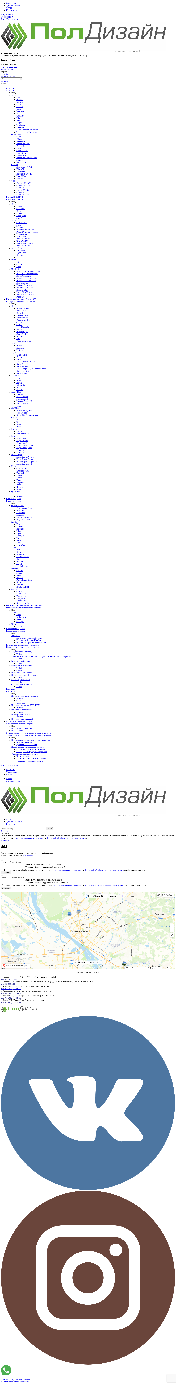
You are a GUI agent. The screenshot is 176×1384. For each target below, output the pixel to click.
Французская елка (24, 517)
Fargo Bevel (21, 438)
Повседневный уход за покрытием (31, 751)
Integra (19, 383)
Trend (18, 406)
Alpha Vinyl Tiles (23, 276)
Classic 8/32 (21, 188)
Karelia (14, 522)
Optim (19, 264)
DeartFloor (15, 260)
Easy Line (20, 250)
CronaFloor (16, 417)
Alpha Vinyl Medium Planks (28, 271)
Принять (5, 840)
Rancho (19, 178)
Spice (18, 540)
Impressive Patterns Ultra (26, 157)
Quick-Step (16, 134)
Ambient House (22, 308)
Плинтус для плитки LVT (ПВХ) (25, 705)
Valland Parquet (22, 434)
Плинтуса (10, 689)
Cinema (19, 102)
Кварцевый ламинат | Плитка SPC (21, 299)
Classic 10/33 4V (23, 183)
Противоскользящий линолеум (25, 675)
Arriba (19, 345)
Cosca (19, 700)
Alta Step (15, 343)
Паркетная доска (13, 499)
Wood (18, 427)
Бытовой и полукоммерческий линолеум (24, 605)
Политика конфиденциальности (15, 1382)
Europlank (20, 598)
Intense (19, 329)
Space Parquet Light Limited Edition (31, 369)
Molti (18, 575)
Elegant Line (21, 473)
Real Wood (21, 236)
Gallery (19, 109)
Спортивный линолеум (21, 684)
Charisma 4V (21, 468)
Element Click (22, 315)
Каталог (4, 81)
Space (18, 359)
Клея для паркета (24, 756)
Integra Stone (21, 385)
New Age (20, 218)
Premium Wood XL (24, 401)
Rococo (19, 487)
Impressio (20, 529)
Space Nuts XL (22, 364)
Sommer (14, 589)
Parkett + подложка (24, 410)
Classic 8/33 (21, 192)
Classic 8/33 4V (23, 195)
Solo (18, 338)
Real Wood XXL (23, 246)
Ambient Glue (22, 283)
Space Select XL (23, 371)
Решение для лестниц (20, 680)
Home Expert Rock (24, 464)
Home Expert (16, 454)
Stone (18, 424)
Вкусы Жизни (22, 587)
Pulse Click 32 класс (25, 292)
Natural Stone (22, 396)
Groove (19, 213)
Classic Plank (21, 594)
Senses (19, 582)
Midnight (20, 536)
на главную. (28, 855)
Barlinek (14, 568)
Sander (19, 387)
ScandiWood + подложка (27, 415)
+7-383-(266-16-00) (9, 67)
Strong (19, 267)
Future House (22, 318)
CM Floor (15, 408)
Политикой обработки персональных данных (66, 838)
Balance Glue (22, 290)
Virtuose (19, 390)
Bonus (19, 626)
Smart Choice (22, 403)
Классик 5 (20, 512)
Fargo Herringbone (24, 448)
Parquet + (20, 227)
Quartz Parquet (17, 506)
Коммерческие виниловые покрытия (22, 645)
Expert (19, 478)
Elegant (19, 394)
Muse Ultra (21, 162)
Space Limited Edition (25, 362)
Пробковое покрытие (15, 628)
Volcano (19, 496)
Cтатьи (9, 8)
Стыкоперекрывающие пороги (19, 721)
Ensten (14, 429)
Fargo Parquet (22, 450)
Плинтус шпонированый (22, 719)
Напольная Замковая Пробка (29, 638)
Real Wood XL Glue (24, 243)
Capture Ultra (22, 151)
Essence (19, 526)
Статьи (9, 779)
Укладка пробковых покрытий (29, 761)
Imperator (20, 111)
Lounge (19, 206)
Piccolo (19, 577)
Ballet (18, 97)
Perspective (21, 146)
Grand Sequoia (22, 327)
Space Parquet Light (24, 366)
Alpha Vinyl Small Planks (27, 273)
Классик (20, 510)
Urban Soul (21, 545)
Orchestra (20, 116)
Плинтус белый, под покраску (24, 696)
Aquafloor (15, 220)
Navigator (20, 113)
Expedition (20, 171)
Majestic (19, 160)
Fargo (13, 436)
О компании (11, 3)
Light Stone (21, 253)
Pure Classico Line (24, 580)
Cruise (19, 104)
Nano (18, 225)
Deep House (21, 313)
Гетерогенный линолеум (22, 661)
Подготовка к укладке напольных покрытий (31, 740)
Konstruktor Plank (23, 603)
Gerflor (19, 682)
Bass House (21, 311)
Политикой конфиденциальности (29, 838)
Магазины (10, 770)
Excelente (20, 348)
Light (18, 533)
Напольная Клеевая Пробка (28, 640)
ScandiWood (21, 413)
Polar (18, 538)
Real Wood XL (22, 241)
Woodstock (21, 127)
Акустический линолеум (22, 652)
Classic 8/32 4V (23, 190)
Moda (18, 619)
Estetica (19, 106)
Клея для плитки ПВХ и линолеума (32, 758)
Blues (18, 211)
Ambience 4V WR (24, 167)
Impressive (20, 141)
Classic (19, 137)
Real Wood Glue (23, 239)
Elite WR (20, 169)
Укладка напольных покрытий (24, 754)
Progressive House (24, 320)
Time (18, 543)
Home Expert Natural (25, 457)
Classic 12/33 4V (23, 185)
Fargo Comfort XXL (24, 445)
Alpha (19, 420)
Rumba (19, 550)
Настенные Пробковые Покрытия (31, 642)
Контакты (10, 824)
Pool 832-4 (21, 176)
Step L (19, 559)
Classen (14, 164)
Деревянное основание (26, 744)
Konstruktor (21, 601)
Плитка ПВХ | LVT (14, 197)
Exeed (19, 475)
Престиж (20, 515)
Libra (18, 531)
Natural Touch (22, 399)
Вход (3, 19)
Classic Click (21, 355)
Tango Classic (22, 566)
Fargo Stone (21, 452)
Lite (18, 262)
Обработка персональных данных (16, 1379)
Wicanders (15, 635)
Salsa (18, 552)
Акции (9, 774)
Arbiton (19, 698)
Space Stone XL (23, 373)
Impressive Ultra (23, 144)
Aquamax (15, 376)
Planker (14, 466)
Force (18, 480)
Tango (19, 564)
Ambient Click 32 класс (26, 278)
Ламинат (10, 88)
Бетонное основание (25, 742)
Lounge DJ (21, 215)
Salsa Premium (22, 557)
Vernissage (20, 125)
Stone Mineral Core (24, 341)
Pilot (18, 118)
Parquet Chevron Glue (25, 229)
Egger (13, 181)
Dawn (19, 524)
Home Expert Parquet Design (28, 461)
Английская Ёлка (24, 508)
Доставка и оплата (14, 5)
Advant (19, 378)
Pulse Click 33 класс (25, 294)
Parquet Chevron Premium (27, 232)
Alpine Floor (16, 248)
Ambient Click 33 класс (26, 280)
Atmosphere (21, 494)
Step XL (19, 561)
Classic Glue (21, 222)
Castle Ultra (21, 153)
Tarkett (14, 95)
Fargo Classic (22, 441)
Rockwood (21, 485)
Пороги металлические (21, 728)
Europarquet (21, 596)
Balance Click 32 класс (26, 285)
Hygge (19, 431)
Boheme (19, 99)
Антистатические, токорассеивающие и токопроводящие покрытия (41, 656)
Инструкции (11, 10)
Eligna (19, 139)
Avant (18, 380)
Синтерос (15, 624)
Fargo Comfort (22, 443)
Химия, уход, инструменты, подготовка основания (28, 733)
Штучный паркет (24, 519)
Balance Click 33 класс (26, 287)
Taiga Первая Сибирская (27, 130)
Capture (19, 148)
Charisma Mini (22, 471)
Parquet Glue (21, 234)
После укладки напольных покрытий (27, 747)
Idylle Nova (21, 617)
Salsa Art (20, 554)
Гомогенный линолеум (21, 666)
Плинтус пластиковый (21, 714)
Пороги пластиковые (20, 731)
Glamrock (20, 209)
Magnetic (20, 482)
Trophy (19, 123)
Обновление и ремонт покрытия (30, 749)
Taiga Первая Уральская (26, 132)
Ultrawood (20, 703)
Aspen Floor (16, 392)
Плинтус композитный (21, 710)
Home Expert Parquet (25, 459)
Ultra (18, 257)
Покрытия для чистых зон (22, 673)
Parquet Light (22, 331)
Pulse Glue (20, 297)
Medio (19, 573)
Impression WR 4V (24, 174)
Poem (18, 120)
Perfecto (19, 350)
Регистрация (12, 19)
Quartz (19, 357)
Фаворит (20, 622)
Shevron (19, 584)
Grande (19, 570)
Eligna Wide (21, 155)
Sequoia (19, 255)
